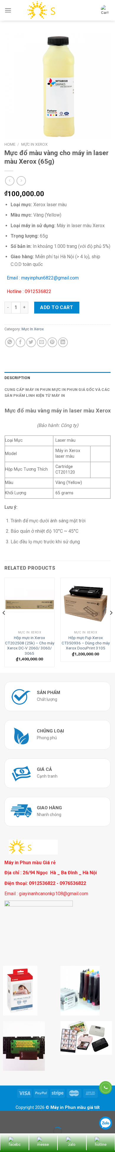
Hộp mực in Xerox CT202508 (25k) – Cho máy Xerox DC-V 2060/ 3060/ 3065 (29, 645)
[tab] (57, 378)
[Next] (111, 624)
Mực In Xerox (34, 144)
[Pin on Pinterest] (52, 342)
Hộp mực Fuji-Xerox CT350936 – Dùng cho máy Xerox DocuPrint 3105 (86, 642)
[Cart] (105, 10)
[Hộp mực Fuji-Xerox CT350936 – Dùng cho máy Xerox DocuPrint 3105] (85, 603)
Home (9, 144)
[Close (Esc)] (6, 1116)
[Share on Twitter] (31, 342)
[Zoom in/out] (23, 1116)
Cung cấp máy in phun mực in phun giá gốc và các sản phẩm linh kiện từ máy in (57, 392)
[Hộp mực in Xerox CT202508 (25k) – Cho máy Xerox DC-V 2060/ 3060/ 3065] (29, 603)
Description (17, 378)
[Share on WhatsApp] (10, 342)
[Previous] (4, 624)
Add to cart (56, 307)
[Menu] (8, 10)
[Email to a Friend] (42, 342)
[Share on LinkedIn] (63, 342)
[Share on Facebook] (20, 342)
